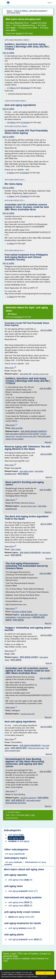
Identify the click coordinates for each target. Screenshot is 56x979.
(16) (21, 917)
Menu (50, 3)
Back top (48, 442)
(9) (21, 928)
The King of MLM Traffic (21, 611)
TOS (19, 954)
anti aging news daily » (15, 180)
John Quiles (16, 549)
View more (9, 368)
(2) (25, 939)
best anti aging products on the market (22, 434)
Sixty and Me (17, 428)
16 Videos (11, 122)
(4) (20, 880)
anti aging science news (41, 374)
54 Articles (18, 317)
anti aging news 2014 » (15, 251)
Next (27, 815)
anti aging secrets (29, 614)
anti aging (23, 473)
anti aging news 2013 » (15, 200)
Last (33, 815)
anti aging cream (29, 657)
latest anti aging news (36, 748)
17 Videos (11, 88)
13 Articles (24, 196)
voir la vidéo (8, 53)
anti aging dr (18, 800)
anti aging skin (19, 747)
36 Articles (25, 88)
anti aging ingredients (30, 552)
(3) (20, 902)
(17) (23, 891)
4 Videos (11, 196)
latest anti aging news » (16, 101)
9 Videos (11, 173)
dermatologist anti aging (15, 803)
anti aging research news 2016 (20, 94)
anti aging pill (25, 374)
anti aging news (26, 471)
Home (6, 954)
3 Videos (11, 297)
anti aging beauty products (33, 431)
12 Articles (25, 122)
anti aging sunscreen (28, 798)
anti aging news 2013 (28, 714)
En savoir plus (42, 976)
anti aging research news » (17, 40)
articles (19, 33)
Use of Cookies (30, 954)
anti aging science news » (16, 126)
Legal (13, 954)
